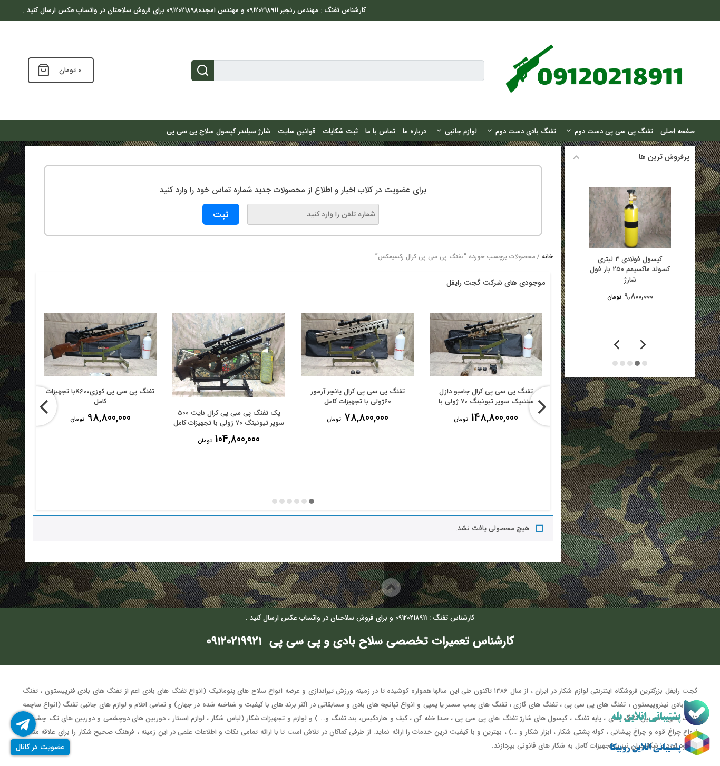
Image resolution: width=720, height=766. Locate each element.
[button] (311, 501)
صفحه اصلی (677, 131)
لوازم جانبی (461, 131)
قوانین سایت (297, 131)
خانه (547, 257)
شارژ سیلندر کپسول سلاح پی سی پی (218, 131)
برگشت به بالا (351, 587)
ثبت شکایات (340, 131)
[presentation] (37, 406)
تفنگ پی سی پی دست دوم (614, 131)
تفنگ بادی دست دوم (525, 131)
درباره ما (414, 131)
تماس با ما (380, 131)
